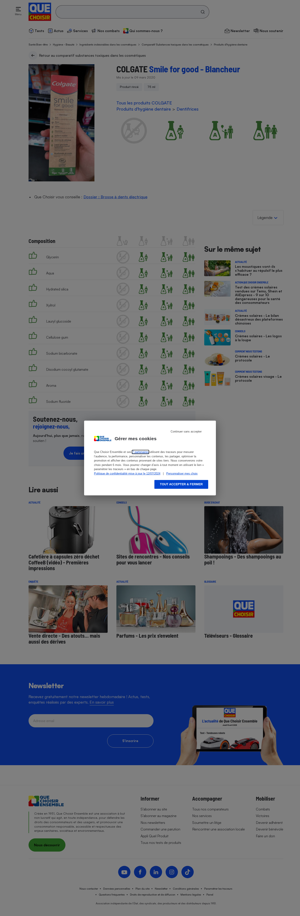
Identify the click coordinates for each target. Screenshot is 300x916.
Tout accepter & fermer (181, 484)
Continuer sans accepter (186, 431)
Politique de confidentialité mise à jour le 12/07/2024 (127, 473)
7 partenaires (140, 452)
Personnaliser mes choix (182, 473)
